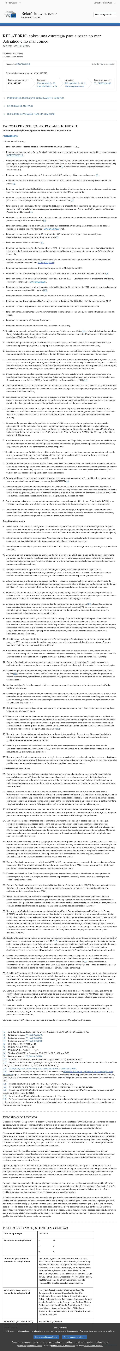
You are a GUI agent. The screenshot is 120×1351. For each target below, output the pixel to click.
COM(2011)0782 (68, 1068)
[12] (85, 380)
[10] (45, 290)
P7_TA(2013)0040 (33, 1035)
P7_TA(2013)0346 (102, 83)
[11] (83, 331)
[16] (58, 729)
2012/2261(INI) (23, 64)
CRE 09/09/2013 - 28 (47, 86)
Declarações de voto (74, 86)
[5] (31, 212)
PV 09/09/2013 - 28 (46, 83)
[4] (72, 200)
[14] (89, 604)
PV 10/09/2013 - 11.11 (75, 83)
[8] (42, 242)
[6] (44, 220)
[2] (97, 175)
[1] (62, 166)
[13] (67, 481)
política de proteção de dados (29, 1346)
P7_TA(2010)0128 (33, 1056)
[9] (107, 273)
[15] (15, 673)
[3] (14, 183)
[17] (55, 941)
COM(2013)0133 (51, 229)
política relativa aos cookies (63, 1346)
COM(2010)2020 (37, 282)
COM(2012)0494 (46, 262)
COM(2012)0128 (34, 1068)
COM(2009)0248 (17, 1068)
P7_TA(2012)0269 (33, 1041)
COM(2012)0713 (15, 155)
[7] (57, 237)
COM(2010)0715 (50, 1068)
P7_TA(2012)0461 (33, 1038)
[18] (85, 961)
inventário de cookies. (93, 1346)
